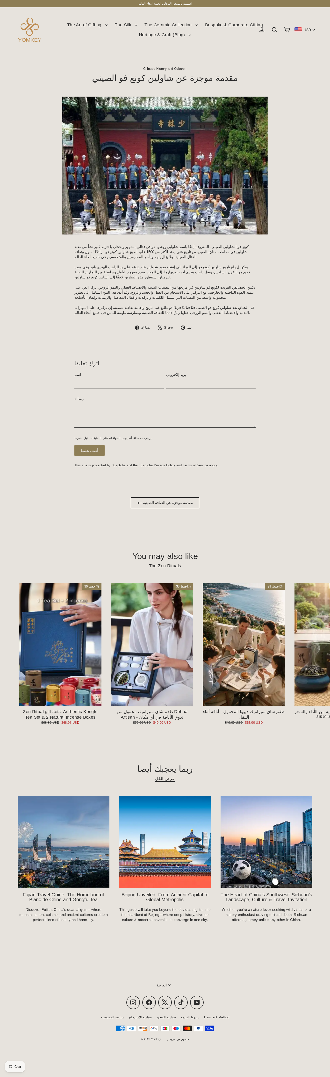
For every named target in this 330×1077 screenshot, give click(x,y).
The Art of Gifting (85, 24)
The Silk (123, 24)
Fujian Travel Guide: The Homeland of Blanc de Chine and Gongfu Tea (63, 897)
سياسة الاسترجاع (140, 1017)
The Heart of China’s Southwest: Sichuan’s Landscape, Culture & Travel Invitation (266, 897)
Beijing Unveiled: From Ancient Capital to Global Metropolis (165, 897)
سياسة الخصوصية (112, 1017)
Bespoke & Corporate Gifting (234, 24)
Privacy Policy (164, 465)
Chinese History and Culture (164, 69)
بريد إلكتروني (176, 375)
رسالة (79, 399)
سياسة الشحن (166, 1017)
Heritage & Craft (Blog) (162, 34)
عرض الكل (165, 778)
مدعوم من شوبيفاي (178, 1039)
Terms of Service (195, 465)
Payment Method (216, 1017)
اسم (77, 375)
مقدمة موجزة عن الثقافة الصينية (167, 503)
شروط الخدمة (190, 1017)
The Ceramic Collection (168, 24)
